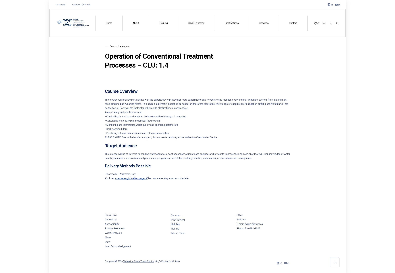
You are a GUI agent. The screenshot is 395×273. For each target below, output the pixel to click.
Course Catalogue (119, 46)
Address (241, 219)
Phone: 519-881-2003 (248, 228)
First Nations (232, 23)
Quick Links (111, 215)
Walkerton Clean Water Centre (138, 261)
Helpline (175, 224)
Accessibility (112, 224)
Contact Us (111, 219)
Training (163, 23)
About (136, 23)
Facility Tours (178, 233)
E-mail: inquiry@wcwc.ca (250, 224)
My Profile (61, 4)
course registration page (130, 178)
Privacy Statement (115, 228)
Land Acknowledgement (118, 246)
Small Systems (196, 23)
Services (264, 23)
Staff (107, 241)
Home (109, 23)
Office (240, 215)
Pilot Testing (178, 219)
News (108, 237)
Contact (293, 23)
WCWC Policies (113, 233)
